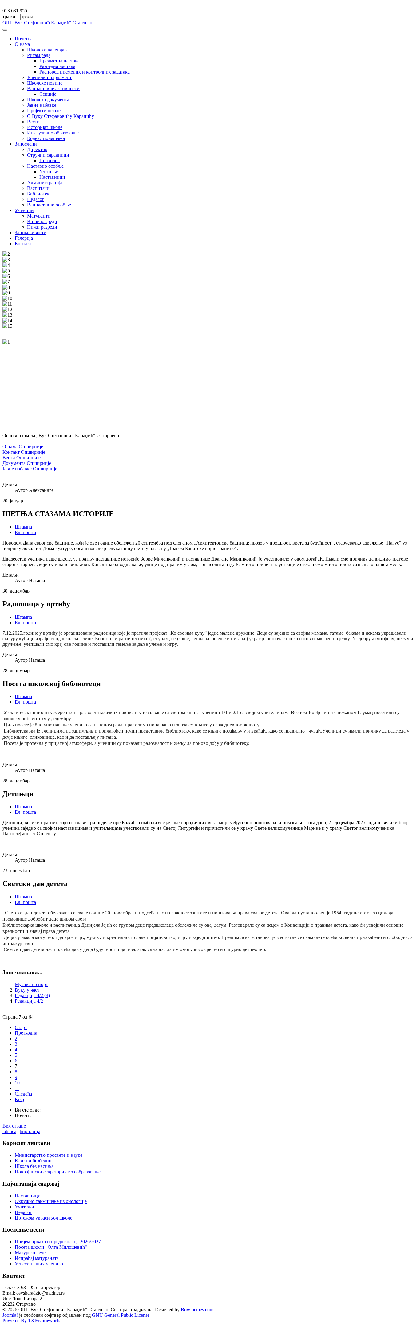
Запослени (26, 143)
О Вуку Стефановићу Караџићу (60, 116)
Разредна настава (57, 66)
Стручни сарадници (48, 155)
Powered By (31, 1320)
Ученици (24, 210)
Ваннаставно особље (49, 204)
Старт (21, 1027)
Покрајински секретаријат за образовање (58, 1171)
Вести (33, 121)
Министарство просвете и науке (48, 1155)
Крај (19, 1099)
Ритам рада (38, 55)
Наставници (52, 177)
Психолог (49, 160)
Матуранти (38, 215)
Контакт (23, 243)
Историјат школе (44, 127)
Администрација (44, 182)
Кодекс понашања (46, 138)
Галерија (24, 238)
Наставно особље (45, 166)
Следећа (23, 1093)
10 (17, 1082)
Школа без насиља (34, 1166)
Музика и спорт (31, 984)
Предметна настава (59, 60)
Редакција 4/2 (29, 1001)
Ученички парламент (49, 77)
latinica (9, 1131)
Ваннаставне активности (53, 88)
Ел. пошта (25, 532)
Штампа (23, 526)
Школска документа (48, 99)
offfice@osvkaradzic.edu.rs (29, 5)
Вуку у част (27, 990)
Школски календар (47, 49)
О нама (22, 44)
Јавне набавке (41, 105)
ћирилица (30, 1131)
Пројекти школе (44, 110)
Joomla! (10, 1315)
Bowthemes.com (197, 1309)
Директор (37, 149)
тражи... (10, 16)
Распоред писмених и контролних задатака (84, 71)
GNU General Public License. (121, 1315)
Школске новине (44, 83)
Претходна (26, 1033)
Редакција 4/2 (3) (32, 995)
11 (17, 1088)
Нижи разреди (42, 227)
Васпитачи (38, 188)
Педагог (35, 199)
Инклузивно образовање (53, 132)
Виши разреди (42, 221)
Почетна (24, 38)
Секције (47, 94)
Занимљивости (30, 232)
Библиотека (39, 193)
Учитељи (49, 171)
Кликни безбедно (33, 1160)
